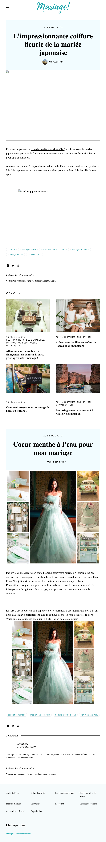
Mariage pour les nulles (21, 343)
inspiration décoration (40, 715)
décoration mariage (16, 715)
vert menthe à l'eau (89, 715)
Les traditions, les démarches (25, 340)
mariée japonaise (15, 254)
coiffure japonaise (28, 249)
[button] (7, 7)
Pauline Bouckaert (56, 462)
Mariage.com (15, 825)
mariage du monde (80, 249)
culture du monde (49, 249)
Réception (59, 803)
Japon (64, 249)
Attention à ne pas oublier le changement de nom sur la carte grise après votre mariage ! (25, 354)
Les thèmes (35, 803)
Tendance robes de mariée (88, 794)
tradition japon (34, 254)
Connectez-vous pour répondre (19, 757)
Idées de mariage (13, 803)
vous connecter (23, 280)
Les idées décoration (88, 803)
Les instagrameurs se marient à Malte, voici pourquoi (74, 412)
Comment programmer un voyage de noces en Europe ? (27, 409)
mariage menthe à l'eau (65, 715)
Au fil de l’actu (12, 792)
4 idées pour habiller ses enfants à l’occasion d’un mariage (76, 344)
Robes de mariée (38, 792)
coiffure (11, 249)
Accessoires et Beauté (15, 811)
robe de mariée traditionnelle (47, 149)
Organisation (14, 345)
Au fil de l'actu (53, 27)
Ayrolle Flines (56, 62)
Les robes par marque (64, 792)
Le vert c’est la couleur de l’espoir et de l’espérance (35, 610)
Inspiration (83, 337)
